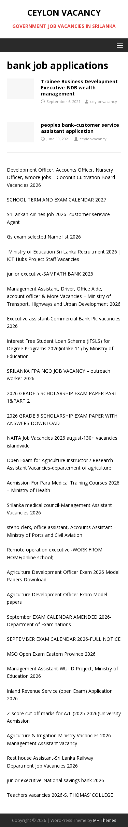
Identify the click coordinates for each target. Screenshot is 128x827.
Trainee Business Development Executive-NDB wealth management (79, 87)
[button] (118, 45)
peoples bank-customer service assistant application (80, 128)
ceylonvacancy (103, 101)
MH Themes (104, 820)
